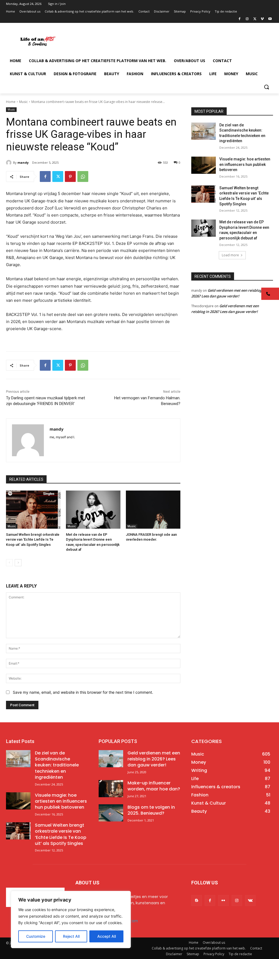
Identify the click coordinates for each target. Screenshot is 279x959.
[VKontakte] (250, 900)
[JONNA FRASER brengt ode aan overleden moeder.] (153, 510)
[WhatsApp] (82, 176)
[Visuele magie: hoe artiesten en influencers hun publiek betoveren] (203, 165)
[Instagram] (247, 19)
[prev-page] (9, 562)
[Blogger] (196, 900)
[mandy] (9, 162)
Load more (230, 255)
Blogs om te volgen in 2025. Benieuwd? (151, 810)
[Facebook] (239, 19)
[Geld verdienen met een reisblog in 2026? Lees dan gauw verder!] (111, 758)
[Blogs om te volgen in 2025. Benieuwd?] (111, 812)
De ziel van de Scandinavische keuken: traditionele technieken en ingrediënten (57, 765)
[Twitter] (255, 19)
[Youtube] (270, 19)
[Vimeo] (262, 19)
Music (23, 101)
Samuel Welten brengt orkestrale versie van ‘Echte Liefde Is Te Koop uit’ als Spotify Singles (32, 539)
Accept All (106, 936)
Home (11, 101)
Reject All (71, 936)
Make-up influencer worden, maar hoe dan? (154, 786)
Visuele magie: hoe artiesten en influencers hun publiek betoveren (244, 164)
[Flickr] (223, 900)
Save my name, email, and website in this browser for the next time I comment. (83, 692)
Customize (35, 936)
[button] (266, 86)
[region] (71, 919)
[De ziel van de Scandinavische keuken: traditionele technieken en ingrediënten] (203, 131)
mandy (23, 162)
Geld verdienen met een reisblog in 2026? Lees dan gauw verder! (154, 759)
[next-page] (18, 562)
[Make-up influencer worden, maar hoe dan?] (111, 788)
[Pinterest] (70, 176)
